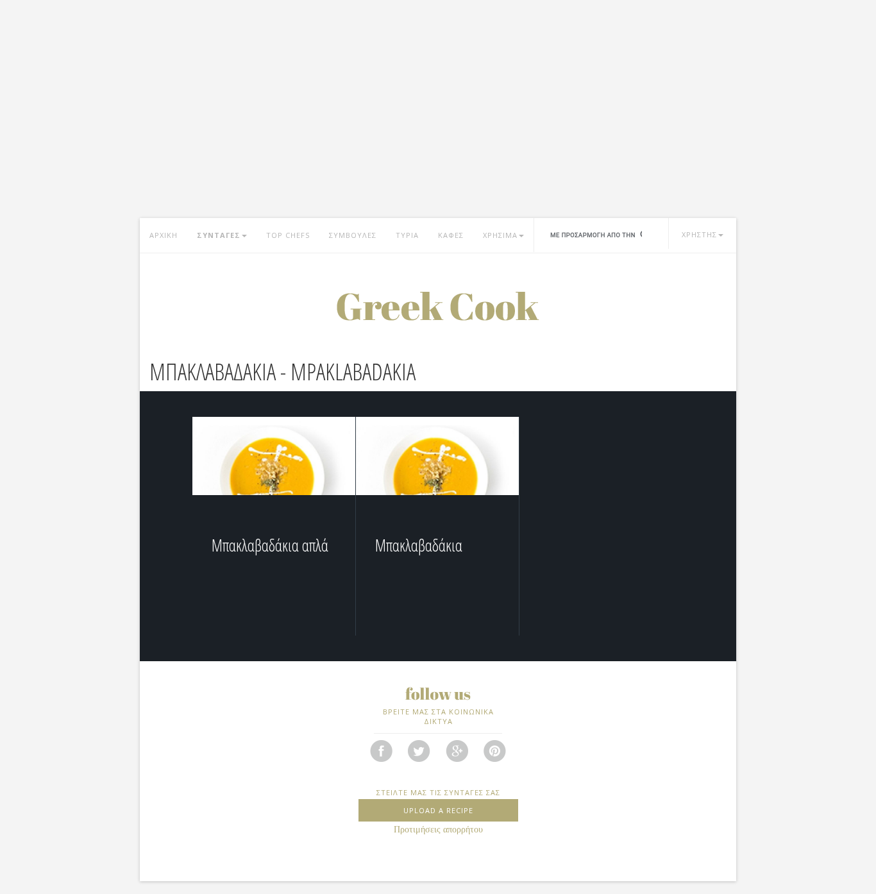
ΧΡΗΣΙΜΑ (500, 235)
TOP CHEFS (288, 235)
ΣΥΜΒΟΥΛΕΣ (352, 235)
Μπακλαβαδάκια (418, 545)
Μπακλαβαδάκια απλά (270, 545)
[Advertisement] (438, 115)
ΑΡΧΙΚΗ (163, 235)
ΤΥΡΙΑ (407, 235)
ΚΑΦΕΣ (451, 235)
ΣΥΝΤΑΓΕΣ (218, 235)
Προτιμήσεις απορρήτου (438, 829)
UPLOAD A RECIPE (438, 810)
